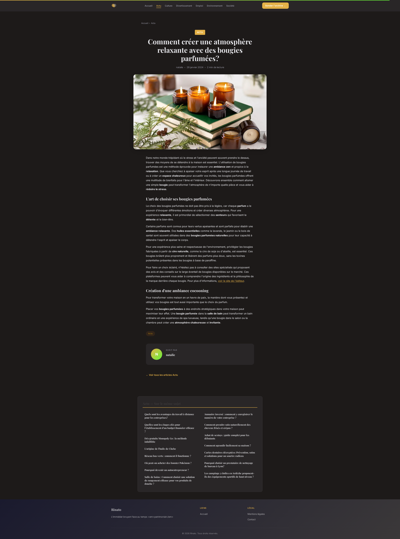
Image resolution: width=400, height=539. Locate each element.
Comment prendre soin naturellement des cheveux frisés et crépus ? (227, 426)
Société (230, 5)
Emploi (199, 5)
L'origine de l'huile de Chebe (160, 448)
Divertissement (184, 5)
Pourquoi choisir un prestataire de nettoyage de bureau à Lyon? (228, 464)
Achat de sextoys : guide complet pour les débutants (226, 437)
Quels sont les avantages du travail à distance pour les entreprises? (169, 416)
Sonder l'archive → (275, 5)
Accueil (148, 5)
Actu (158, 5)
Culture (168, 5)
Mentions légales (256, 514)
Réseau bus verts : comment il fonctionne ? (168, 455)
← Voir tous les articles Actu (162, 374)
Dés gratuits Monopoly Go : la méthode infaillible (166, 440)
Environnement (214, 5)
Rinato (116, 509)
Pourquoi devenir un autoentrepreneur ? (167, 470)
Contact (252, 519)
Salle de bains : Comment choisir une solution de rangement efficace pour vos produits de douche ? (170, 480)
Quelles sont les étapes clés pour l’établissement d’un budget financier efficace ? (169, 428)
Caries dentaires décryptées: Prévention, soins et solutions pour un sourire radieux (229, 454)
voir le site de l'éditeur (231, 280)
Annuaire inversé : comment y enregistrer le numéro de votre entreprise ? (228, 416)
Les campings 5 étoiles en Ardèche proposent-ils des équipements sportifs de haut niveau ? (229, 475)
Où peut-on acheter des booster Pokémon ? (168, 462)
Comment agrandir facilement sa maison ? (227, 445)
